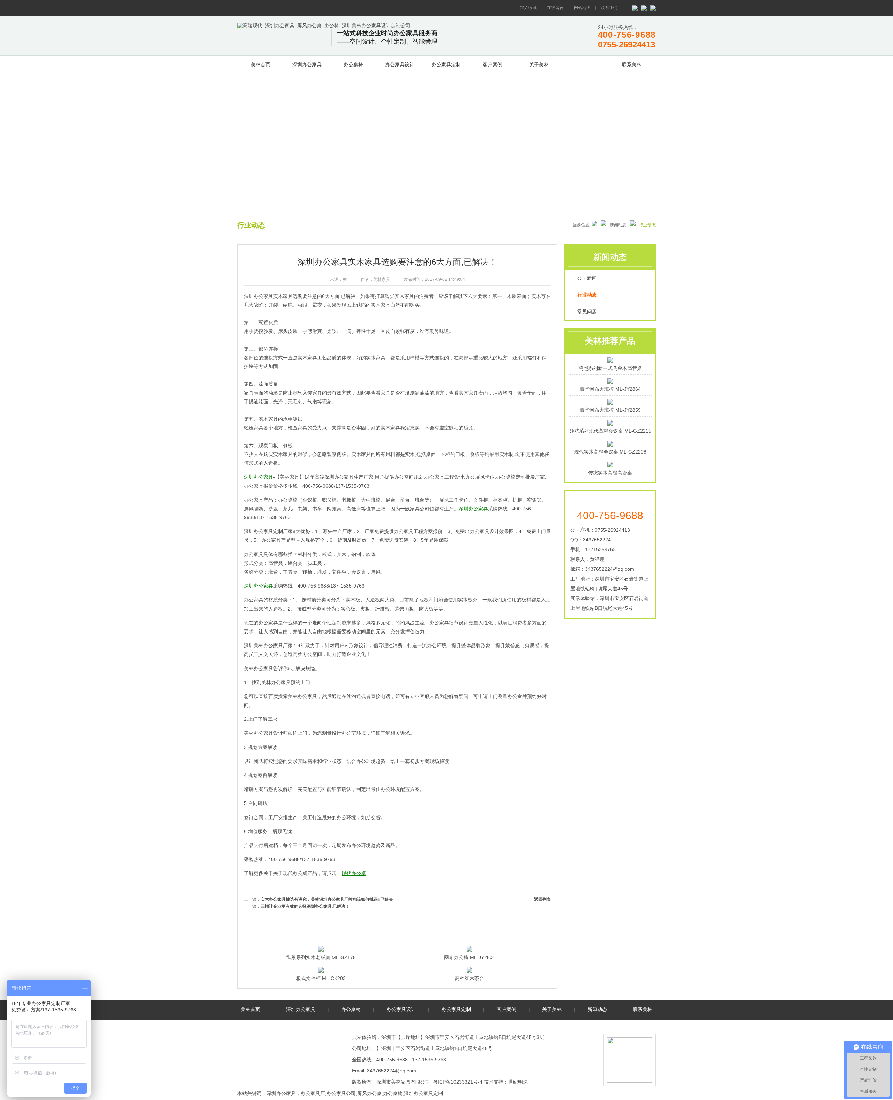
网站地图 (582, 7)
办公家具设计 (399, 64)
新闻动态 (585, 63)
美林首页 (260, 64)
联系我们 (609, 7)
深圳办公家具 (307, 64)
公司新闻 (587, 278)
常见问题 (587, 311)
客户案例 (492, 64)
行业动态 (587, 295)
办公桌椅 (353, 64)
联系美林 (631, 64)
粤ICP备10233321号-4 (457, 1082)
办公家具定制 (446, 64)
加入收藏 (528, 7)
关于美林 (539, 64)
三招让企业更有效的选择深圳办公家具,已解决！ (305, 906)
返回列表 (542, 899)
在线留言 (555, 7)
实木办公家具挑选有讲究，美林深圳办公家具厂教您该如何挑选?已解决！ (329, 899)
